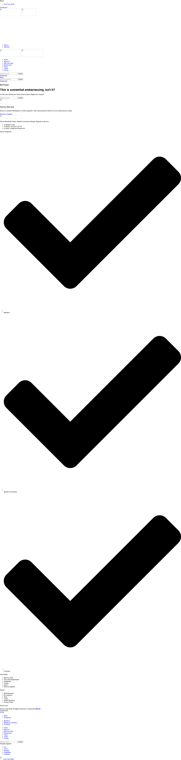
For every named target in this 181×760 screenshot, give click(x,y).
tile (5, 747)
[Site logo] (11, 15)
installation (7, 752)
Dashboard (3, 7)
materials (7, 754)
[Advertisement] (56, 29)
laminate (6, 751)
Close (2, 712)
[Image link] (10, 118)
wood (5, 749)
